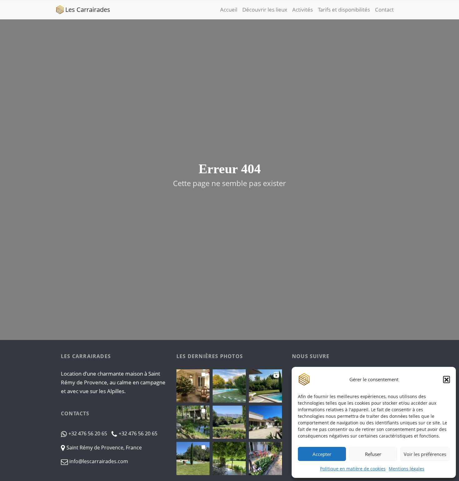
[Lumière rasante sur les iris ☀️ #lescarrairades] (265, 458)
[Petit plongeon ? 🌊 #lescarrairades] (193, 458)
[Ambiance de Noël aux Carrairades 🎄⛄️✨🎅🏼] (193, 386)
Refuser (373, 454)
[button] (446, 379)
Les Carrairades (87, 9)
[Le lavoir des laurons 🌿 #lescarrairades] (193, 422)
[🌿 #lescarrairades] (229, 458)
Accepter (322, 454)
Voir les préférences (425, 454)
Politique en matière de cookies (353, 469)
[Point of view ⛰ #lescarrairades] (229, 422)
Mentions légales (406, 469)
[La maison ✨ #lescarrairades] (265, 422)
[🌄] (229, 386)
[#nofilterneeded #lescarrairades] (265, 386)
